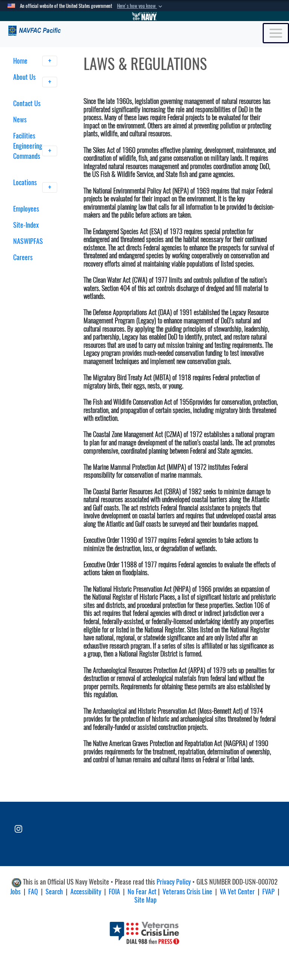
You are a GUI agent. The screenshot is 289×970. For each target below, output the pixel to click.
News (20, 119)
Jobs (15, 891)
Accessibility (85, 891)
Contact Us (27, 103)
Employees (26, 208)
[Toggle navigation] (276, 33)
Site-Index (26, 225)
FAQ (33, 891)
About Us (24, 77)
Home (21, 60)
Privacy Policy (174, 881)
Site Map (145, 900)
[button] (140, 6)
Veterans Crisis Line (187, 891)
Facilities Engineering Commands (27, 146)
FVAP (268, 891)
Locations (25, 182)
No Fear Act (142, 891)
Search (54, 891)
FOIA (114, 891)
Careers (23, 257)
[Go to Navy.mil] (144, 16)
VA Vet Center (237, 891)
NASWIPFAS (28, 241)
